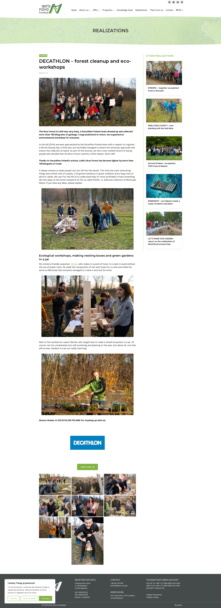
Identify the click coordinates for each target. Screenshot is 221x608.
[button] (55, 484)
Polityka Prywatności (154, 595)
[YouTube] (177, 2)
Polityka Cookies (152, 597)
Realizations (141, 10)
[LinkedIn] (182, 2)
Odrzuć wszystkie (29, 598)
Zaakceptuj (45, 598)
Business (43, 56)
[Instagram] (173, 2)
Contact (169, 10)
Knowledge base (125, 10)
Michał (74, 264)
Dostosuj (13, 598)
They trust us (156, 10)
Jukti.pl (179, 605)
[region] (30, 591)
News (74, 10)
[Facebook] (169, 2)
